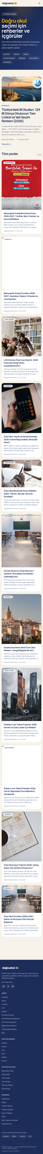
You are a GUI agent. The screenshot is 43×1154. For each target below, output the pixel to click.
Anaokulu (5, 997)
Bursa (4, 1054)
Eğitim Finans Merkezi (9, 1026)
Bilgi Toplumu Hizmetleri (10, 1120)
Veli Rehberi (7, 62)
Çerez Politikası (7, 1113)
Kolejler (4, 1011)
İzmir (3, 1050)
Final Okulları (6, 1081)
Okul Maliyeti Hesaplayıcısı (11, 1018)
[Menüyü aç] (39, 3)
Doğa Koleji (5, 1074)
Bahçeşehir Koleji (7, 1071)
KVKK (4, 1117)
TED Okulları (6, 1078)
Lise (3, 1008)
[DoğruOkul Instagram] (3, 986)
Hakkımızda (6, 1099)
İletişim (4, 1102)
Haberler (16, 54)
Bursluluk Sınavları (8, 1015)
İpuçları (26, 54)
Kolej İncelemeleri (9, 58)
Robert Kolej (6, 1089)
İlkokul (4, 1001)
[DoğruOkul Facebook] (8, 986)
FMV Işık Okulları (7, 1085)
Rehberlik (22, 58)
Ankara (4, 1046)
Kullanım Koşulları (7, 1109)
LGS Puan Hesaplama (9, 1022)
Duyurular (6, 54)
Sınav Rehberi (33, 58)
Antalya (4, 1057)
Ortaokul (5, 1004)
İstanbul (4, 1043)
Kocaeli (4, 1061)
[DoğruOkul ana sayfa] (9, 3)
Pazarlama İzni (7, 1124)
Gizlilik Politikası (7, 1106)
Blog (3, 1033)
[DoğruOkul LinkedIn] (13, 986)
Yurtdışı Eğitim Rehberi (9, 1029)
